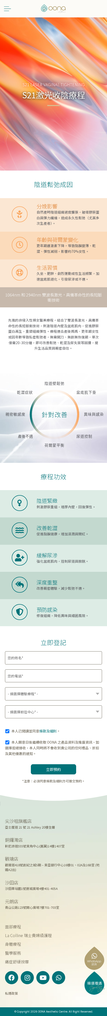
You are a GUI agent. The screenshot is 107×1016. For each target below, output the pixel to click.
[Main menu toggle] (7, 8)
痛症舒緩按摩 (17, 962)
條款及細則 (48, 730)
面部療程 (13, 927)
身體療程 (13, 944)
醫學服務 (13, 953)
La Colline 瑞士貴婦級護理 (28, 935)
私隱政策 (11, 993)
